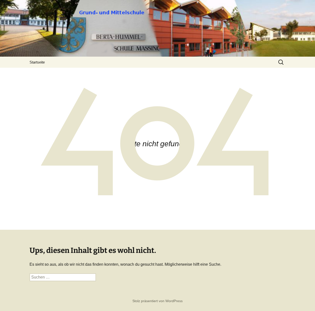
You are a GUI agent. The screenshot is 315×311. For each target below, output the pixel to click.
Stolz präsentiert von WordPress (157, 301)
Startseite (37, 62)
